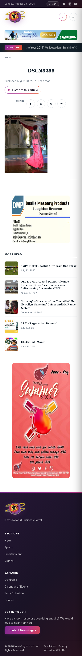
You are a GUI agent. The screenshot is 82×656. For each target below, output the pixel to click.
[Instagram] (70, 4)
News (8, 540)
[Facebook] (64, 4)
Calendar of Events (17, 586)
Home (8, 57)
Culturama (11, 579)
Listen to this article (23, 90)
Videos (9, 561)
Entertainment (13, 554)
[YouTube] (75, 4)
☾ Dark (53, 3)
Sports (9, 547)
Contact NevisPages (22, 630)
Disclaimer (50, 646)
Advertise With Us (54, 650)
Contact (9, 600)
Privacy (63, 646)
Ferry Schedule (14, 593)
